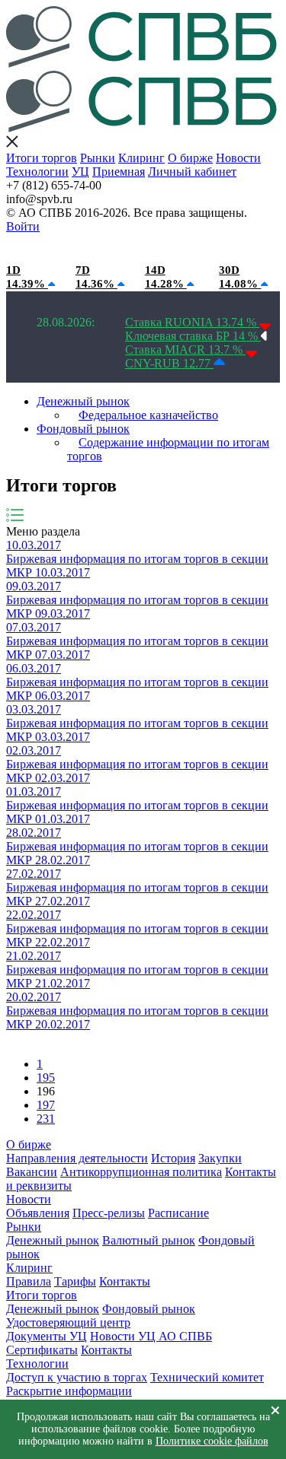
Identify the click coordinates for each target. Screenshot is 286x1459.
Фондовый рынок (83, 428)
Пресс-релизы (108, 1212)
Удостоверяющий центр (68, 1322)
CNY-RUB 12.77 (169, 363)
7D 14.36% (96, 277)
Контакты (124, 1281)
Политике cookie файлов (212, 1441)
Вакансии (31, 1171)
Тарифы (75, 1281)
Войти (23, 226)
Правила (28, 1281)
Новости (238, 157)
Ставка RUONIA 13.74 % (192, 322)
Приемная (118, 171)
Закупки (220, 1158)
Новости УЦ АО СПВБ (151, 1336)
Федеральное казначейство (148, 414)
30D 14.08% (240, 277)
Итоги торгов (41, 157)
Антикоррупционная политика (141, 1171)
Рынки (97, 157)
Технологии (37, 171)
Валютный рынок (148, 1240)
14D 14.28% (166, 277)
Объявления (37, 1212)
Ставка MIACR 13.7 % (185, 349)
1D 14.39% (27, 277)
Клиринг (141, 157)
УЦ (80, 171)
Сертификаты (42, 1349)
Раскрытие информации (69, 1390)
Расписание (178, 1212)
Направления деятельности (77, 1158)
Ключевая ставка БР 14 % (193, 335)
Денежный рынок (83, 401)
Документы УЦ (46, 1336)
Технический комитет (207, 1377)
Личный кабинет (192, 171)
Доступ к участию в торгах (76, 1377)
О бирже (190, 157)
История (173, 1158)
